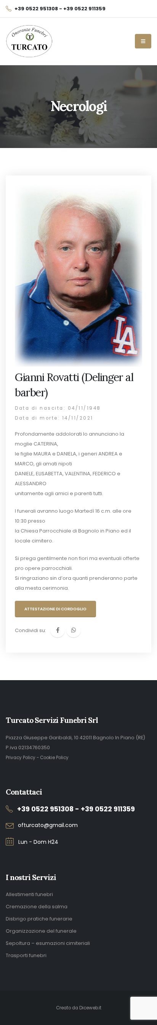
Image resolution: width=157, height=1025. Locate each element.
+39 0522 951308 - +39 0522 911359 (76, 809)
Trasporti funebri (26, 955)
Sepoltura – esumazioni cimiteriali (48, 943)
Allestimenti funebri (29, 894)
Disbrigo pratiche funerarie (39, 918)
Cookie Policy (54, 758)
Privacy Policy (20, 758)
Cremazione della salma (36, 906)
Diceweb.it (90, 1008)
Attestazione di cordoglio (55, 609)
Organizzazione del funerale (41, 931)
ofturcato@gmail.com (48, 825)
